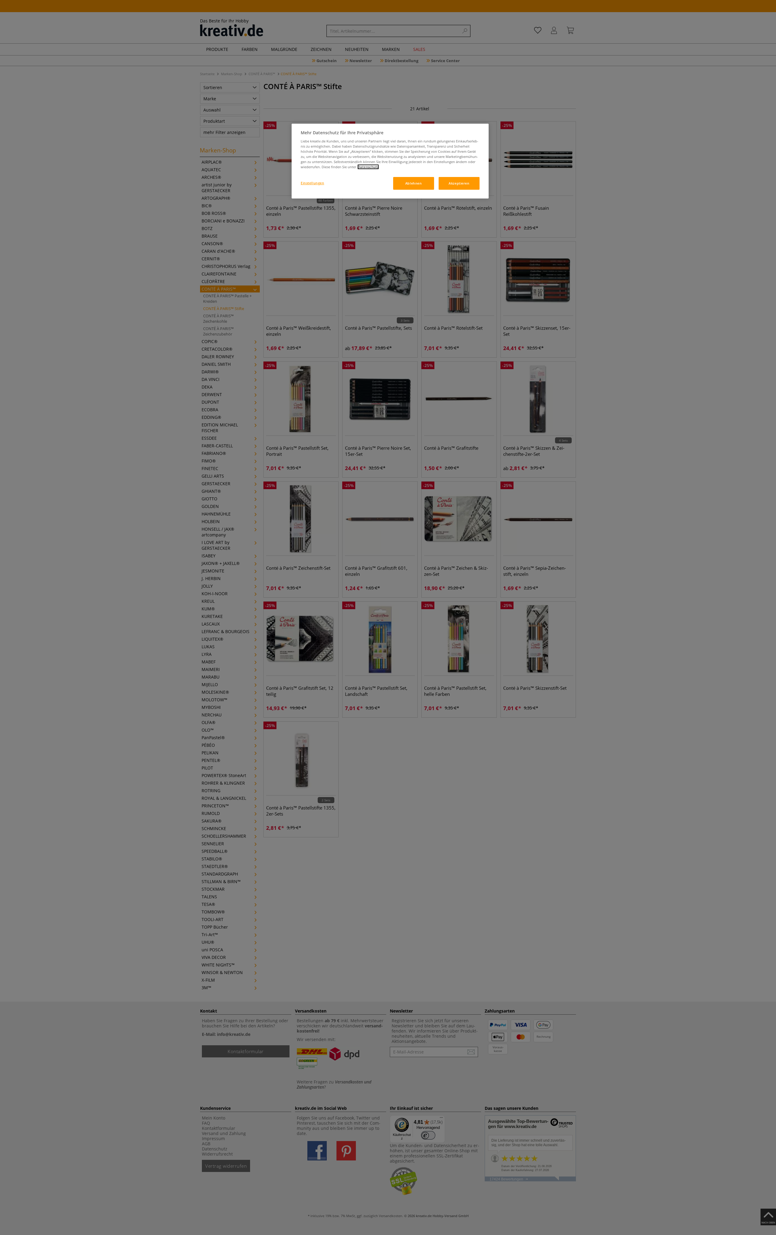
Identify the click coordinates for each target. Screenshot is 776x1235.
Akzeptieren (459, 183)
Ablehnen (413, 183)
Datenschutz (368, 167)
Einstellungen (312, 183)
